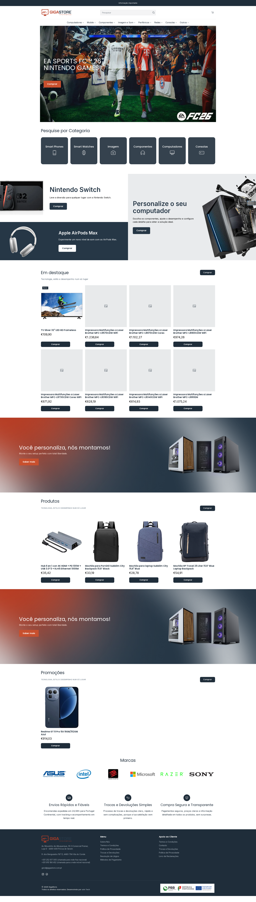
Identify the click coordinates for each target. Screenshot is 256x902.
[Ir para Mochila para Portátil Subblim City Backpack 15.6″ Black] (106, 542)
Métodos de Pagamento (111, 860)
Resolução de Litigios (109, 856)
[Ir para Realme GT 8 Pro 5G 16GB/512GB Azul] (62, 707)
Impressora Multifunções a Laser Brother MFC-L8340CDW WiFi (148, 396)
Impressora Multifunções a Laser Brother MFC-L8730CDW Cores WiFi (61, 396)
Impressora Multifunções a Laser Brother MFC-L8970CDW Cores (148, 332)
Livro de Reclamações (169, 856)
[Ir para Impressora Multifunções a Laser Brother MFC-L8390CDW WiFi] (106, 370)
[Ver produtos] (54, 150)
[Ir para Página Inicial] (57, 12)
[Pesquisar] (153, 12)
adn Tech (86, 890)
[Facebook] (46, 874)
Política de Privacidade (110, 849)
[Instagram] (43, 874)
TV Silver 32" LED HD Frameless (58, 330)
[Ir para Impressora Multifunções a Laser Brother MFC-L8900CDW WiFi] (194, 306)
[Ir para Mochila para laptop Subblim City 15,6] (150, 542)
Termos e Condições (109, 845)
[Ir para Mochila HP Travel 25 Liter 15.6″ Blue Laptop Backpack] (194, 542)
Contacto (163, 845)
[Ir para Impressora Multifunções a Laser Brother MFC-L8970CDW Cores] (150, 306)
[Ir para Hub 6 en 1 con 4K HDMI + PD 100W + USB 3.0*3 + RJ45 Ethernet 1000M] (62, 542)
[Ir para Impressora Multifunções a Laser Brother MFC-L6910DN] (194, 370)
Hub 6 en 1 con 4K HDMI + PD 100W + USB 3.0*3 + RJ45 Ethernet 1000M (61, 567)
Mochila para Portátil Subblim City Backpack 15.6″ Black (105, 567)
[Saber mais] (128, 455)
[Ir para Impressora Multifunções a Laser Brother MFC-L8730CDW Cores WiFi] (62, 370)
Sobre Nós (105, 842)
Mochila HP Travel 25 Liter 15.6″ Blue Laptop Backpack (193, 567)
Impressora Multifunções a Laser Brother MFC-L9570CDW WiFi (104, 332)
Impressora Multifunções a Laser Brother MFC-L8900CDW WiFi (192, 332)
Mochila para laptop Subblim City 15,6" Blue (148, 567)
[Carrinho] (212, 13)
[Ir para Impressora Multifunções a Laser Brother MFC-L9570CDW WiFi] (106, 306)
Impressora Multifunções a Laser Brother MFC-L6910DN (192, 396)
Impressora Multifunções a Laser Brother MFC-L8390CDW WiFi (104, 396)
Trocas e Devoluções (109, 852)
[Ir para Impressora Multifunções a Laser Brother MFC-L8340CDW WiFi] (150, 370)
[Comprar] (128, 74)
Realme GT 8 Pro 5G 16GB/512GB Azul (59, 733)
